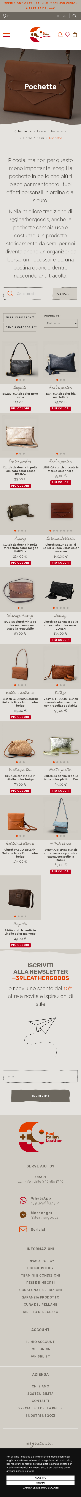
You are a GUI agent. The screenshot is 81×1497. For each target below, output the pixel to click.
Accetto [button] (40, 1477)
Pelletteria (59, 136)
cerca (63, 298)
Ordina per (53, 320)
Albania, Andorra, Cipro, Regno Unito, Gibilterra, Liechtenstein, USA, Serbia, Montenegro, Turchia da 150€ (40, 8)
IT (58, 21)
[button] (17, 385)
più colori (20, 413)
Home (41, 136)
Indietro (24, 136)
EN (65, 21)
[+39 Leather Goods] (40, 39)
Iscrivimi (40, 1101)
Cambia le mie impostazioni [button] (41, 1487)
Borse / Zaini (33, 143)
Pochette (55, 143)
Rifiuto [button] (40, 1482)
